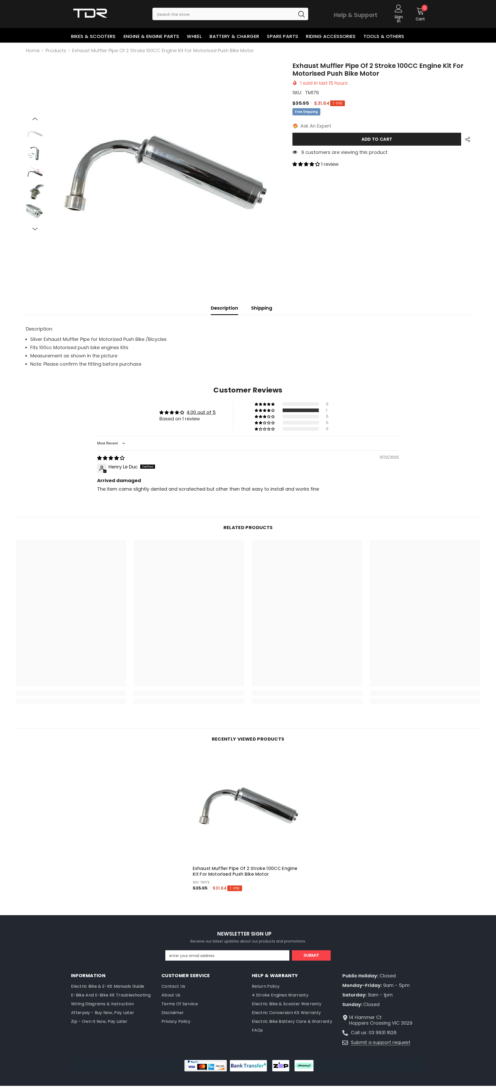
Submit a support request (380, 1042)
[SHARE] (465, 139)
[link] (71, 693)
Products (55, 50)
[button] (35, 119)
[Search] (230, 14)
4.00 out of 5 (201, 412)
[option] (164, 174)
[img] (111, 458)
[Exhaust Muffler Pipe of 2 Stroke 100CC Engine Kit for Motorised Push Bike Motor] (248, 806)
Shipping (261, 308)
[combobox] (223, 14)
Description (224, 308)
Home (33, 50)
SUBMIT (311, 955)
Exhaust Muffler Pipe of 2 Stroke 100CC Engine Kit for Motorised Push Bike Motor (245, 871)
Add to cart (376, 139)
